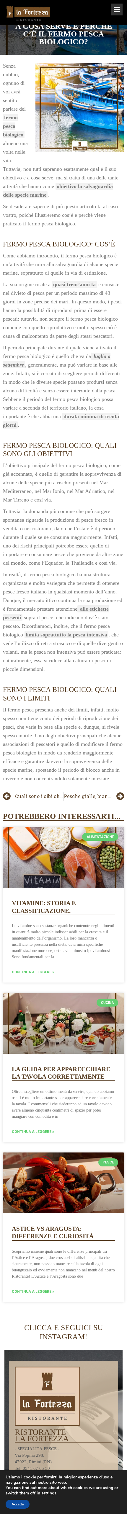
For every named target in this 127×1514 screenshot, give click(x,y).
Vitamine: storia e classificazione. (44, 907)
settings (48, 1493)
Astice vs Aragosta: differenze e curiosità (53, 1232)
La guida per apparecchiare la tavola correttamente (61, 1073)
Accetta (18, 1504)
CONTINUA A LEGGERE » (33, 972)
